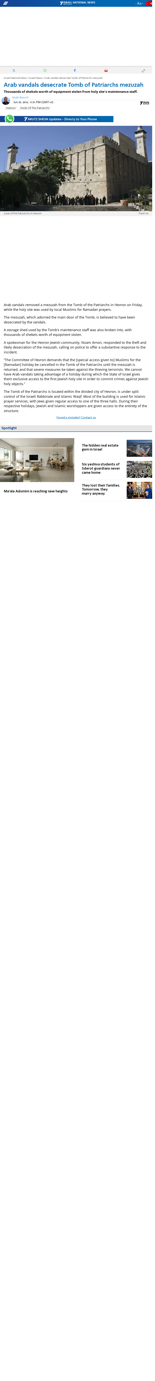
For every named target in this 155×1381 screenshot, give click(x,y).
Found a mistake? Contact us (76, 417)
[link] (37, 469)
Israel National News (15, 78)
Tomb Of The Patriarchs (34, 108)
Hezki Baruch (20, 97)
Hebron (11, 108)
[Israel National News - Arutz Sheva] (77, 3)
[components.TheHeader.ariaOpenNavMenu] (24, 3)
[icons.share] (149, 3)
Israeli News (35, 78)
